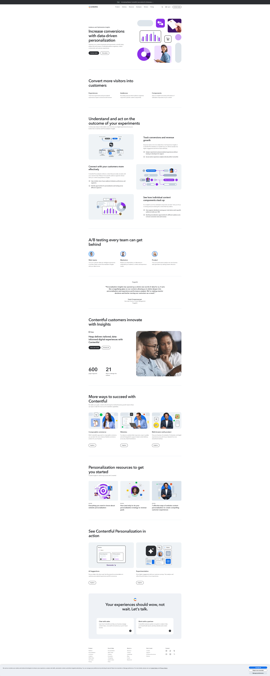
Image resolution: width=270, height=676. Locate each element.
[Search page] (162, 7)
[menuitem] (117, 7)
